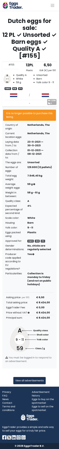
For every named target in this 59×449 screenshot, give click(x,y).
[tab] (29, 84)
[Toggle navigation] (52, 5)
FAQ (4, 395)
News (5, 399)
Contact (7, 403)
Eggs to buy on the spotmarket (43, 401)
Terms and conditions (8, 408)
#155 (11, 64)
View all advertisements (29, 380)
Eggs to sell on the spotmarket (42, 408)
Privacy (6, 392)
